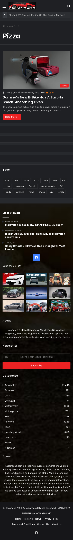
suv (51, 192)
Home (8, 26)
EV (61, 186)
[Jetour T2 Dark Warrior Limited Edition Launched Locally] (59, 293)
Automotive (11, 385)
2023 (36, 180)
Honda (8, 192)
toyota (61, 192)
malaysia (20, 192)
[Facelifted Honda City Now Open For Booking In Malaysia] (13, 279)
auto (45, 180)
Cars (7, 395)
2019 (7, 180)
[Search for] (68, 7)
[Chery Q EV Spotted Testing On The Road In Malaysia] (36, 279)
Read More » (12, 116)
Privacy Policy (51, 518)
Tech (7, 427)
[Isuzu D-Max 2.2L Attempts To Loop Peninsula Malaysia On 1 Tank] (36, 306)
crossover (19, 186)
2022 (26, 180)
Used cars (10, 437)
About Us (56, 524)
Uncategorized (13, 432)
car (63, 180)
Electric (32, 186)
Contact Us (43, 524)
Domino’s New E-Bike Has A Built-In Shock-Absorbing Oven (33, 99)
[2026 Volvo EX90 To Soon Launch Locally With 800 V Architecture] (13, 306)
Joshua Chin (11, 92)
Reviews (9, 421)
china (7, 186)
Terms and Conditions (23, 524)
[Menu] (4, 7)
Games (11, 447)
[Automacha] (22, 6)
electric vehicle (48, 186)
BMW (55, 180)
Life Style (10, 400)
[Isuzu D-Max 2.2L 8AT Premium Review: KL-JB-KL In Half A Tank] (13, 293)
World (8, 442)
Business (9, 390)
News (8, 416)
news (31, 192)
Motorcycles (11, 406)
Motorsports (11, 411)
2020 (16, 180)
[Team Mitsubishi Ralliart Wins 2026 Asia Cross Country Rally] (59, 306)
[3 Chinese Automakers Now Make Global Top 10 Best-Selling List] (36, 293)
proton (42, 192)
